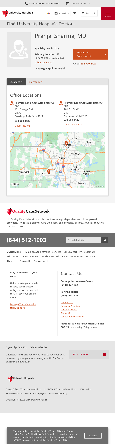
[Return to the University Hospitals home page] (17, 13)
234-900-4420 (88, 63)
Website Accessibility (72, 316)
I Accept (93, 435)
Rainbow (48, 13)
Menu (108, 16)
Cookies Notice (34, 434)
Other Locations (43, 62)
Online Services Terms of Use (48, 431)
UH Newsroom (69, 309)
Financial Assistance (71, 306)
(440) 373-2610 (69, 295)
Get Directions (22, 125)
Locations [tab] (15, 81)
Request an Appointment (84, 54)
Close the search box (99, 13)
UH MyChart (63, 13)
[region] (57, 160)
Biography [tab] (34, 81)
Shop (74, 13)
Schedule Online (78, 3)
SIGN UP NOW (80, 354)
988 (63, 327)
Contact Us (67, 302)
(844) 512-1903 (26, 240)
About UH (66, 313)
